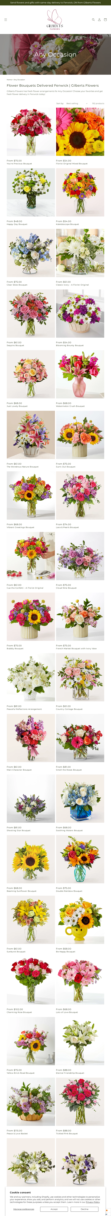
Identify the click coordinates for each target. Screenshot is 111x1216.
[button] (6, 20)
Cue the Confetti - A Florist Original (25, 588)
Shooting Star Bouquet (19, 830)
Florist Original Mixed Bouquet (72, 163)
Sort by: (60, 103)
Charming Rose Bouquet (19, 1012)
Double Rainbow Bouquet (69, 891)
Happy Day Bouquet (17, 224)
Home (9, 80)
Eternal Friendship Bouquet (70, 1073)
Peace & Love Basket (17, 1133)
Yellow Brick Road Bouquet (21, 1073)
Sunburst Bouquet (16, 951)
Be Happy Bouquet (65, 951)
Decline (84, 1209)
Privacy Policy (93, 1202)
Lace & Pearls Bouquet (67, 527)
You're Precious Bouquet (19, 163)
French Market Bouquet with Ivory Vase (76, 648)
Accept (54, 1209)
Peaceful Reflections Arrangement (24, 709)
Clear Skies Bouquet (17, 285)
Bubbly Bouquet (15, 648)
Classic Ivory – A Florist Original (72, 285)
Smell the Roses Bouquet (69, 770)
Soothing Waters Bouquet (69, 830)
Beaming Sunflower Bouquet (22, 891)
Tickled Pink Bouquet (67, 1133)
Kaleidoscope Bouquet (67, 224)
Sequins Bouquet (15, 345)
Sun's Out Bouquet (65, 467)
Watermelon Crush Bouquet (70, 406)
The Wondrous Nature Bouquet (23, 467)
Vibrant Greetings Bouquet (20, 527)
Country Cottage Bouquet (69, 709)
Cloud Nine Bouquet (66, 588)
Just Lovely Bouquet (17, 406)
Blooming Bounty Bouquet (70, 345)
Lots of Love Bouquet (67, 1012)
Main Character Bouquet (19, 770)
